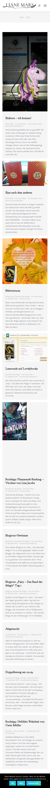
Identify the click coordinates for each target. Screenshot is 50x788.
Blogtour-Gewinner (16, 535)
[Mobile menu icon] (45, 5)
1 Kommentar (10, 733)
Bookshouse (9, 296)
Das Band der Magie (22, 296)
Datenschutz (34, 783)
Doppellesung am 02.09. (19, 672)
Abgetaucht (12, 629)
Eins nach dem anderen (18, 192)
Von (20, 124)
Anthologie (9, 124)
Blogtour (8, 591)
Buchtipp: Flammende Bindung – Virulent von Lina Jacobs (24, 481)
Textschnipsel (10, 635)
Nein (21, 783)
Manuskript (9, 198)
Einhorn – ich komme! (18, 118)
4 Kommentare (24, 299)
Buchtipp (18, 489)
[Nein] (47, 781)
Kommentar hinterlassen (14, 126)
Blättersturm (12, 290)
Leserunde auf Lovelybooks (21, 368)
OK (12, 783)
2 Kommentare (25, 491)
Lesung (23, 678)
